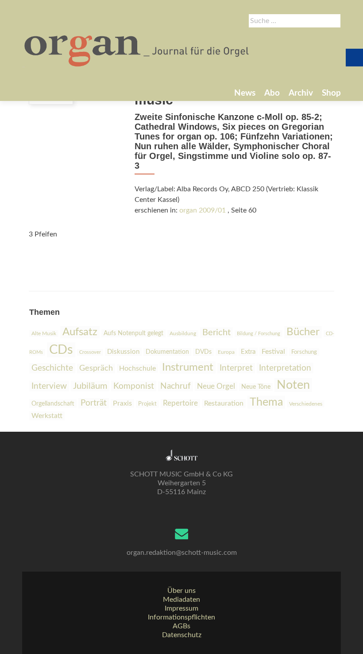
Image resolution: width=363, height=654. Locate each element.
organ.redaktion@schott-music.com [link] (182, 552)
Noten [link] (293, 385)
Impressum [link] (181, 608)
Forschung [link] (304, 352)
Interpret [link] (236, 368)
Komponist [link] (133, 386)
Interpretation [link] (285, 368)
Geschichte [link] (52, 368)
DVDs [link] (203, 352)
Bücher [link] (303, 332)
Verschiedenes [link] (305, 403)
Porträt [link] (94, 403)
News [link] (244, 93)
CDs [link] (61, 349)
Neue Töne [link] (255, 387)
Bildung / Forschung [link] (258, 333)
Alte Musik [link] (43, 333)
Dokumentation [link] (167, 352)
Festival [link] (273, 351)
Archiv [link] (301, 93)
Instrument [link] (187, 367)
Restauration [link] (223, 403)
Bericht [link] (216, 332)
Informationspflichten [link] (181, 617)
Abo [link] (272, 93)
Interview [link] (49, 386)
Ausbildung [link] (183, 333)
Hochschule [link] (137, 368)
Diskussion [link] (123, 351)
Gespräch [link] (96, 368)
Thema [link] (266, 402)
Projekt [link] (147, 404)
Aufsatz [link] (79, 332)
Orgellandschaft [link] (52, 403)
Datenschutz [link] (181, 635)
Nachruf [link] (175, 386)
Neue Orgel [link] (216, 386)
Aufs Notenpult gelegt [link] (133, 333)
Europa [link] (226, 352)
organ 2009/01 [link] (202, 210)
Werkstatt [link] (46, 415)
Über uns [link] (181, 590)
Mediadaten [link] (181, 599)
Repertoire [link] (180, 403)
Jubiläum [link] (90, 386)
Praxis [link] (122, 403)
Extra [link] (248, 351)
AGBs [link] (181, 626)
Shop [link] (331, 93)
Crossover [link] (90, 352)
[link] (137, 50)
